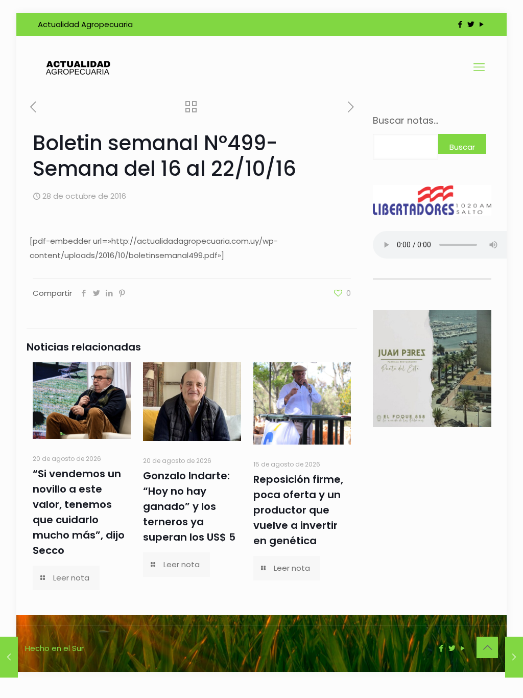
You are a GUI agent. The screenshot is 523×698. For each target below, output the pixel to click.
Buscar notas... (405, 120)
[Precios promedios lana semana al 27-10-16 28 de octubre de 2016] (9, 657)
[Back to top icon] (487, 647)
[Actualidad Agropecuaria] (77, 67)
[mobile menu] (479, 67)
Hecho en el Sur (54, 648)
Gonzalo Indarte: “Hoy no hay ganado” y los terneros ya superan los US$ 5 (189, 506)
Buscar (462, 147)
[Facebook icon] (460, 24)
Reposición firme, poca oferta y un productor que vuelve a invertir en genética (298, 510)
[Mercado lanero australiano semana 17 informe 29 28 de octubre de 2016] (514, 657)
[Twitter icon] (470, 24)
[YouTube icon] (481, 24)
